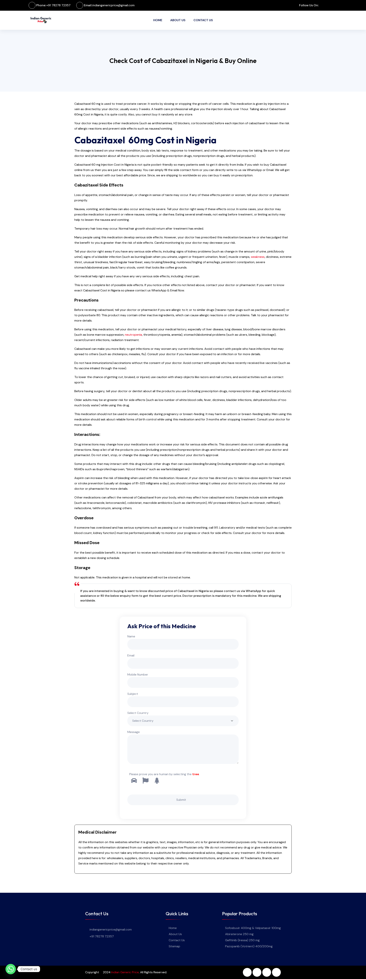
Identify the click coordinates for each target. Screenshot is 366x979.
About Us (177, 20)
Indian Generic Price (125, 972)
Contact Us (203, 20)
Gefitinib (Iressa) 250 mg (242, 940)
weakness (258, 257)
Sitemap (174, 946)
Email (130, 655)
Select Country (137, 713)
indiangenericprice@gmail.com (113, 5)
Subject (132, 694)
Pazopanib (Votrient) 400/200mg (249, 946)
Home (157, 20)
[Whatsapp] (11, 969)
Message (133, 732)
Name (131, 636)
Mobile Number (137, 675)
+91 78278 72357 (58, 5)
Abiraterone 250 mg (239, 934)
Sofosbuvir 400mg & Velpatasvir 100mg (253, 928)
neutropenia (133, 335)
